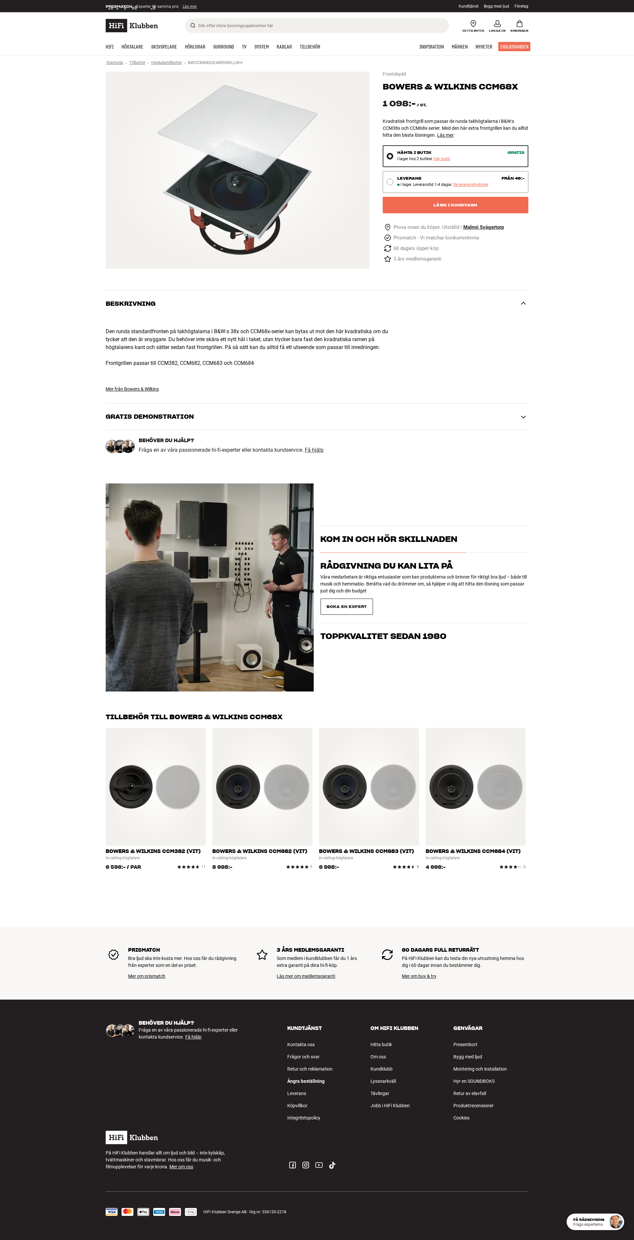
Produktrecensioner (473, 1105)
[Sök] (193, 25)
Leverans (296, 1093)
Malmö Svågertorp (483, 227)
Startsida (114, 62)
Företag (521, 6)
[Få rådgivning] (616, 1222)
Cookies (461, 1117)
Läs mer (192, 6)
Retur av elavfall (469, 1093)
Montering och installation (480, 1069)
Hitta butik (381, 1044)
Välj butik (441, 159)
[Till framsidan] (132, 25)
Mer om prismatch (146, 976)
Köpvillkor (297, 1105)
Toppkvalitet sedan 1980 (383, 604)
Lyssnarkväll (383, 1081)
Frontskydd (394, 74)
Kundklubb (381, 1069)
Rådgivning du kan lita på (386, 577)
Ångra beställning (306, 1081)
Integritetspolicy (303, 1117)
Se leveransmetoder (470, 185)
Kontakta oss (301, 1044)
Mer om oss (181, 1166)
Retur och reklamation (310, 1069)
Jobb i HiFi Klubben (390, 1105)
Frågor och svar (303, 1056)
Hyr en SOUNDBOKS (474, 1081)
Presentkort (465, 1044)
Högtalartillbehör (166, 62)
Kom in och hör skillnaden (388, 551)
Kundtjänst (468, 6)
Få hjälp (314, 450)
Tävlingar (379, 1093)
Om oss (378, 1056)
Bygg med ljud (496, 6)
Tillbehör (137, 62)
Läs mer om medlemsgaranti (306, 976)
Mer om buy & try (419, 976)
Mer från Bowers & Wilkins (132, 389)
